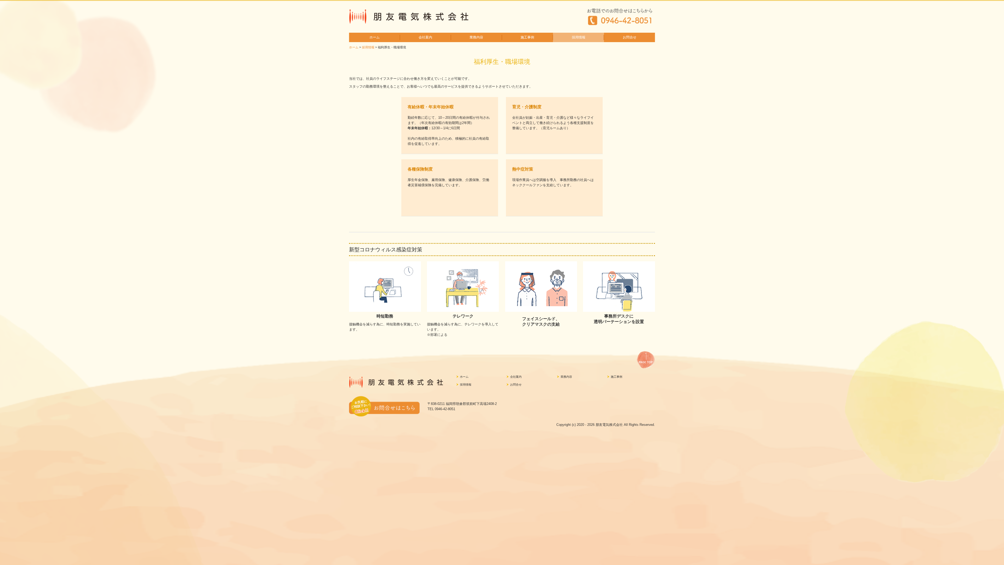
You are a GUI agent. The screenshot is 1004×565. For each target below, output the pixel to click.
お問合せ (629, 37)
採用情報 (578, 37)
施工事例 (527, 37)
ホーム (374, 37)
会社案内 (425, 37)
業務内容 (476, 37)
